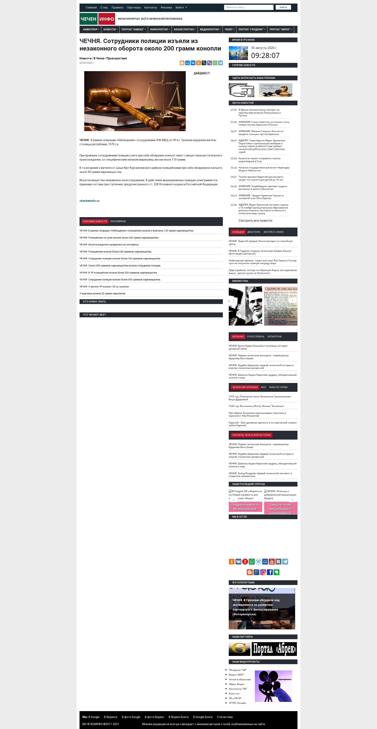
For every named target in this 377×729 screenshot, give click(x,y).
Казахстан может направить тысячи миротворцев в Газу (260, 160)
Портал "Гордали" (251, 29)
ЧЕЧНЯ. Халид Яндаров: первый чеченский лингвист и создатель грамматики (260, 475)
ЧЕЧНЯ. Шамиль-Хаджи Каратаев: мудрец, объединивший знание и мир (263, 376)
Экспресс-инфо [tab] (274, 232)
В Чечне (99, 58)
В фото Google (131, 717)
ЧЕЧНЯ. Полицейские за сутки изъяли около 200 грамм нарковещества (119, 237)
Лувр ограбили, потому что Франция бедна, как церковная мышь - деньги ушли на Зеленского (263, 271)
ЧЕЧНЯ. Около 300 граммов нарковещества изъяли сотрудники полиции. (120, 265)
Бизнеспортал (184, 29)
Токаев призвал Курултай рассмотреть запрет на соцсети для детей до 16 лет (261, 178)
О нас (104, 7)
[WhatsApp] (215, 63)
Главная (91, 7)
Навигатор (90, 29)
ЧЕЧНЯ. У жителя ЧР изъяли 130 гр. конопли (104, 286)
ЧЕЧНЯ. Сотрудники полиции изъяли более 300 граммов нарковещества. (120, 279)
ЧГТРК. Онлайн (237, 703)
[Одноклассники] (198, 63)
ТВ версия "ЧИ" (238, 670)
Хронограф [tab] (275, 336)
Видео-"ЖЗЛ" (236, 674)
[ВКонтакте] (193, 63)
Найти (283, 7)
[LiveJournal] (204, 63)
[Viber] (209, 63)
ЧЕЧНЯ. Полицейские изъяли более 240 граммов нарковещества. (116, 251)
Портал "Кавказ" (133, 29)
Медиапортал (209, 29)
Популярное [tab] (118, 221)
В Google (94, 717)
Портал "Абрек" (280, 29)
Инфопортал (159, 29)
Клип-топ (234, 693)
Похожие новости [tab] (95, 221)
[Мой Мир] (187, 63)
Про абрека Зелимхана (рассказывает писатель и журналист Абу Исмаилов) (257, 414)
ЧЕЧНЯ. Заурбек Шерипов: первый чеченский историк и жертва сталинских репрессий (261, 367)
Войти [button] (180, 7)
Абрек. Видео (236, 684)
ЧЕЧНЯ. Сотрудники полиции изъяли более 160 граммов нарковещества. (120, 258)
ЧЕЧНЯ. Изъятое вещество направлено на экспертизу (109, 244)
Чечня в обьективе (240, 679)
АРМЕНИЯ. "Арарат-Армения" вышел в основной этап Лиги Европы (261, 197)
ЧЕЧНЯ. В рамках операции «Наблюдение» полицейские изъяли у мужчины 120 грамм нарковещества (136, 230)
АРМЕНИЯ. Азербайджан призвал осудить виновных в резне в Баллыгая (263, 188)
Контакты (150, 7)
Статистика (225, 717)
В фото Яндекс (154, 717)
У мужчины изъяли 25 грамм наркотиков (102, 293)
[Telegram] (220, 63)
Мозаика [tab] (238, 336)
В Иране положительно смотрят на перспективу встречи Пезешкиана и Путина (260, 112)
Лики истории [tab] (278, 387)
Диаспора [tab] (253, 232)
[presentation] (292, 299)
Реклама (166, 7)
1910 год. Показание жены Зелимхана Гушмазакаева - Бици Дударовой (260, 398)
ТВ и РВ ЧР (235, 698)
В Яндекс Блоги (179, 717)
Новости (109, 29)
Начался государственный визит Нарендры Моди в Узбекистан (264, 169)
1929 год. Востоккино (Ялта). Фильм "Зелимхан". (257, 406)
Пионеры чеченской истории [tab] (251, 435)
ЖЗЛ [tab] (263, 387)
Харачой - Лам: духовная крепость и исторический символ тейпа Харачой (263, 424)
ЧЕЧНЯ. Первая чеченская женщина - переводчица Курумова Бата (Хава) (259, 357)
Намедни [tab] (238, 232)
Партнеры (134, 7)
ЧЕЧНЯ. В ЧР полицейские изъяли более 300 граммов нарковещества (118, 272)
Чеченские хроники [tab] (245, 387)
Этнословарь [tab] (255, 336)
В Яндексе (110, 717)
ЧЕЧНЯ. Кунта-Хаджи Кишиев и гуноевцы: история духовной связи (258, 347)
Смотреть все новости (255, 220)
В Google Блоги (202, 717)
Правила (117, 7)
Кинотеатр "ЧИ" (238, 688)
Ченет (228, 29)
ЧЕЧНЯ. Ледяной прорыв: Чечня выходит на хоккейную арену (261, 242)
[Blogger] (182, 63)
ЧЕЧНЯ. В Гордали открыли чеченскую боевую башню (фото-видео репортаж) (260, 252)
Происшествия (116, 58)
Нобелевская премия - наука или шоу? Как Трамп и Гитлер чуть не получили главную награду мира (262, 262)
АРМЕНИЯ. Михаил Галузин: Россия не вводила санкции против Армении (261, 132)
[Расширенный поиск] (294, 7)
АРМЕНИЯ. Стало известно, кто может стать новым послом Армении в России (264, 123)
